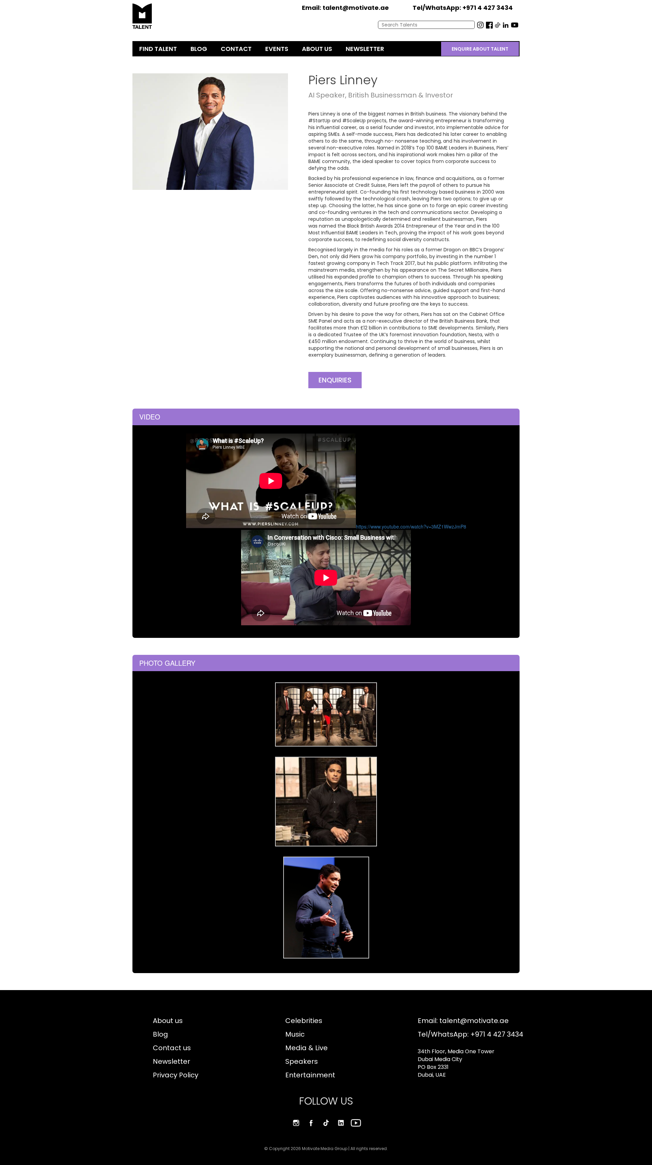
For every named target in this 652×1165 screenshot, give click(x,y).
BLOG (199, 48)
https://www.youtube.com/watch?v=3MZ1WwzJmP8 (411, 526)
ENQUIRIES (335, 380)
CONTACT (236, 48)
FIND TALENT (158, 48)
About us (168, 1020)
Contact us (172, 1048)
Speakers (301, 1061)
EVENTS (276, 48)
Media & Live (306, 1048)
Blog (160, 1034)
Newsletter (171, 1061)
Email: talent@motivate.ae (463, 1020)
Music (295, 1034)
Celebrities (303, 1020)
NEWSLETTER (365, 48)
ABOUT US (317, 48)
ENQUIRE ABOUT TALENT (480, 49)
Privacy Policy (175, 1075)
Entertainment (310, 1075)
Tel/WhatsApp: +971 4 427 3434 (470, 1034)
